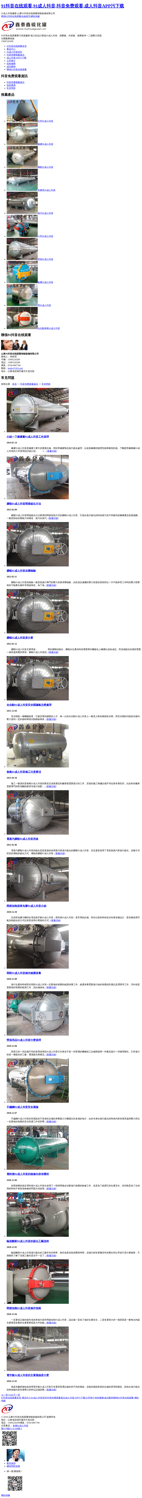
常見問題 (11, 88)
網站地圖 (35, 16)
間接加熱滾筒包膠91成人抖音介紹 (26, 905)
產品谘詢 (11, 1463)
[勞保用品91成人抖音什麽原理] (38, 1035)
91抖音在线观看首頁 (17, 46)
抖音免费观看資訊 (15, 55)
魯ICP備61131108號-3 (11, 1428)
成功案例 (11, 66)
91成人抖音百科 (14, 52)
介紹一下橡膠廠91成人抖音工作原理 (28, 436)
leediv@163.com (15, 368)
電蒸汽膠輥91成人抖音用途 (22, 838)
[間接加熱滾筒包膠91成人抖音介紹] (38, 901)
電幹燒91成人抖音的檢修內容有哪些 (28, 1174)
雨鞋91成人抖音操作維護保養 (24, 973)
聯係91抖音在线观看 (11, 16)
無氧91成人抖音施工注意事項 (24, 771)
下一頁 (16, 1395)
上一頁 (4, 1395)
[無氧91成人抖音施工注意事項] (38, 767)
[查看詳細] (52, 451)
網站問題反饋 (13, 1466)
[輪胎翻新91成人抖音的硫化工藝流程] (38, 1236)
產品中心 (11, 49)
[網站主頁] (24, 29)
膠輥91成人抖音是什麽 (20, 637)
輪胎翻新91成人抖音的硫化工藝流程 (28, 1241)
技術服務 (11, 63)
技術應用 (11, 85)
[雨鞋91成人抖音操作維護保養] (38, 968)
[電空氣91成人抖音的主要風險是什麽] (38, 1370)
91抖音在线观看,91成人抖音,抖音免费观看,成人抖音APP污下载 (62, 5)
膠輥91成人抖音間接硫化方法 (24, 503)
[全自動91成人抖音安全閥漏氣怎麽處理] (38, 700)
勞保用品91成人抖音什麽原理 (24, 1040)
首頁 (14, 384)
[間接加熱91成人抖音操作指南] (38, 1303)
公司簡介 (11, 61)
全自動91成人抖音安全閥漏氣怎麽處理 (29, 704)
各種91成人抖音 (20, 1425)
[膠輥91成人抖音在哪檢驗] (38, 565)
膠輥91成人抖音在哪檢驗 (21, 570)
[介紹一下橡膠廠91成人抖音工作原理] (38, 431)
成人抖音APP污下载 (16, 58)
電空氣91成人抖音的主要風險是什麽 (28, 1375)
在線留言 (25, 16)
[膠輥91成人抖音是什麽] (38, 632)
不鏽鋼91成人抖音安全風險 (22, 1107)
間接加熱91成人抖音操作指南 (24, 1308)
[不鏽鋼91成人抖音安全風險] (38, 1102)
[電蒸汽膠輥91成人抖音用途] (38, 834)
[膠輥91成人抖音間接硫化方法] (38, 498)
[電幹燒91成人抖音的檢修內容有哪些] (38, 1169)
